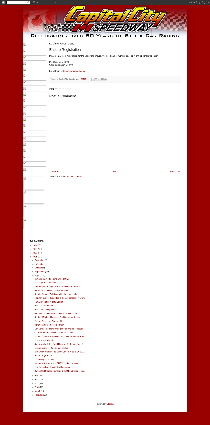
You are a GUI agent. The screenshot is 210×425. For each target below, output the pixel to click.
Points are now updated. (45, 309)
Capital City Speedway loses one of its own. (53, 332)
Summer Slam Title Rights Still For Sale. (52, 279)
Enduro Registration (43, 355)
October (38, 268)
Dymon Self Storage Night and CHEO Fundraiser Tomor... (59, 371)
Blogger (110, 404)
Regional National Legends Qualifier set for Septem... (58, 317)
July (37, 376)
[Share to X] (99, 79)
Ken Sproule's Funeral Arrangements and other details (58, 329)
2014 (35, 245)
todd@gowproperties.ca (74, 71)
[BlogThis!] (96, 79)
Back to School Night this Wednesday (51, 290)
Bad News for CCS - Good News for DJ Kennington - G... (59, 344)
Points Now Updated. (43, 306)
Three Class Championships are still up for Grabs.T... (57, 286)
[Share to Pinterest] (105, 79)
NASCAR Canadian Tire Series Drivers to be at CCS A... (59, 352)
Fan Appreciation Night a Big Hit (48, 302)
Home (115, 171)
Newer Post (55, 171)
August (38, 275)
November (40, 264)
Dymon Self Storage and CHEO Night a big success (57, 363)
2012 (35, 253)
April (37, 387)
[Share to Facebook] (102, 79)
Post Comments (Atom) (71, 176)
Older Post (175, 171)
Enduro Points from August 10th (48, 321)
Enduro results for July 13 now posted (51, 348)
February (39, 395)
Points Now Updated (43, 340)
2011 (35, 257)
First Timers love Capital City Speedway (52, 367)
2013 (35, 249)
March (38, 391)
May (37, 383)
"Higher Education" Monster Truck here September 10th (59, 336)
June (37, 380)
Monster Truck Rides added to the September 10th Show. (59, 298)
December (40, 260)
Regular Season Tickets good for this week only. (55, 294)
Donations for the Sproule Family (49, 325)
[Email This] (93, 79)
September (40, 272)
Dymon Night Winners (44, 359)
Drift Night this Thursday (45, 283)
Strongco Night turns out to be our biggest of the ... (56, 313)
